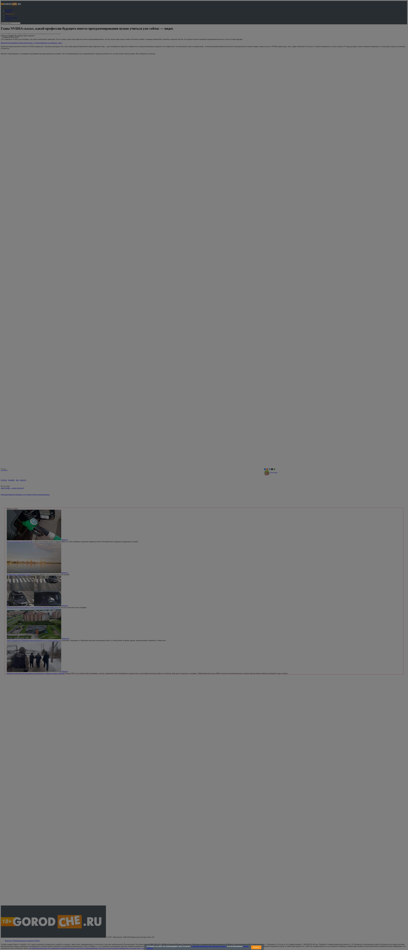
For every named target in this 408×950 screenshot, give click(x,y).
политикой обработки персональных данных (208, 946)
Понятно (256, 947)
